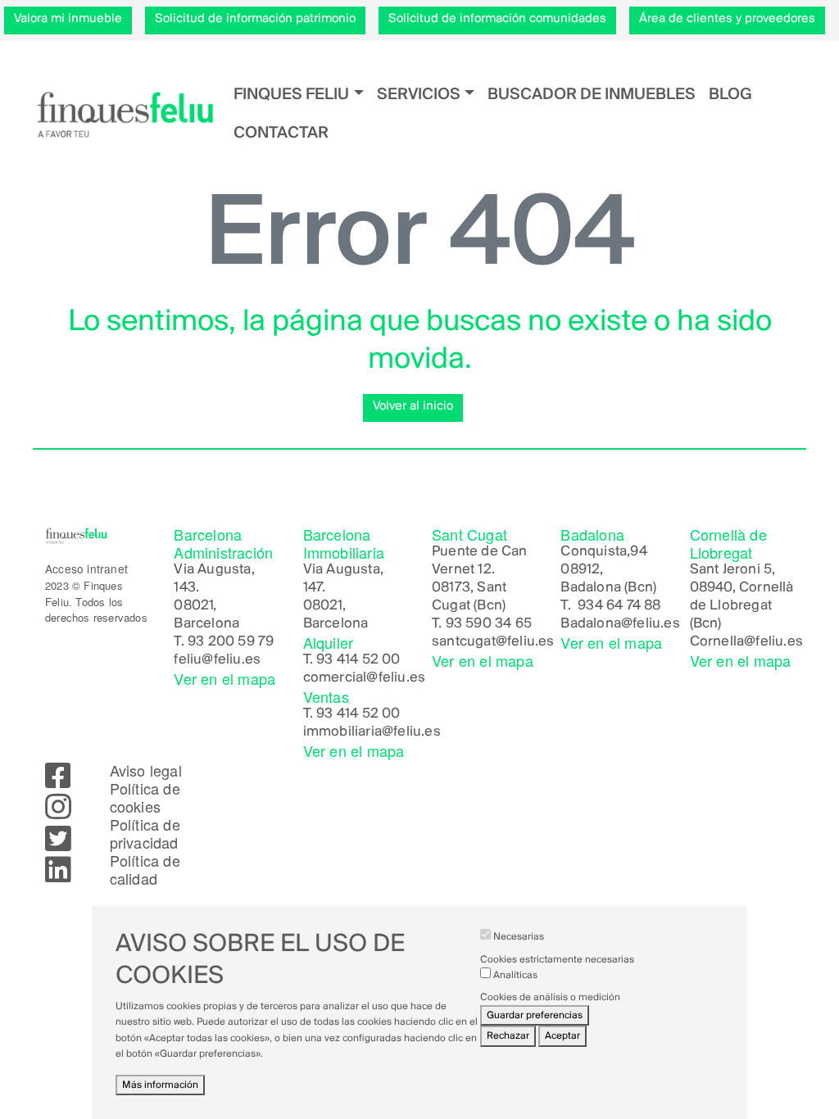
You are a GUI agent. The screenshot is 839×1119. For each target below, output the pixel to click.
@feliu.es (650, 624)
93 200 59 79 (231, 642)
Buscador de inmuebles (592, 94)
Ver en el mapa (224, 678)
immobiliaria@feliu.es (372, 732)
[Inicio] (125, 114)
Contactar (281, 133)
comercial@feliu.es (364, 678)
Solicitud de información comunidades (497, 18)
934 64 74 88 (619, 606)
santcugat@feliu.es (493, 642)
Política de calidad (145, 869)
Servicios (418, 94)
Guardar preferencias (535, 1015)
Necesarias (518, 936)
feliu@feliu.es (217, 660)
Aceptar (562, 1036)
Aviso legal (146, 770)
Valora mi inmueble (68, 18)
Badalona (590, 624)
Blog (730, 94)
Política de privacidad (145, 833)
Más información (160, 1085)
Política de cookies (145, 797)
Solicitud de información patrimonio (255, 18)
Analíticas (515, 975)
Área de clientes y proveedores (727, 18)
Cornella (717, 642)
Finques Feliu (291, 94)
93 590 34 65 (489, 624)
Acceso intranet (86, 568)
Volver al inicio (413, 406)
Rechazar (508, 1036)
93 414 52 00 (358, 660)
